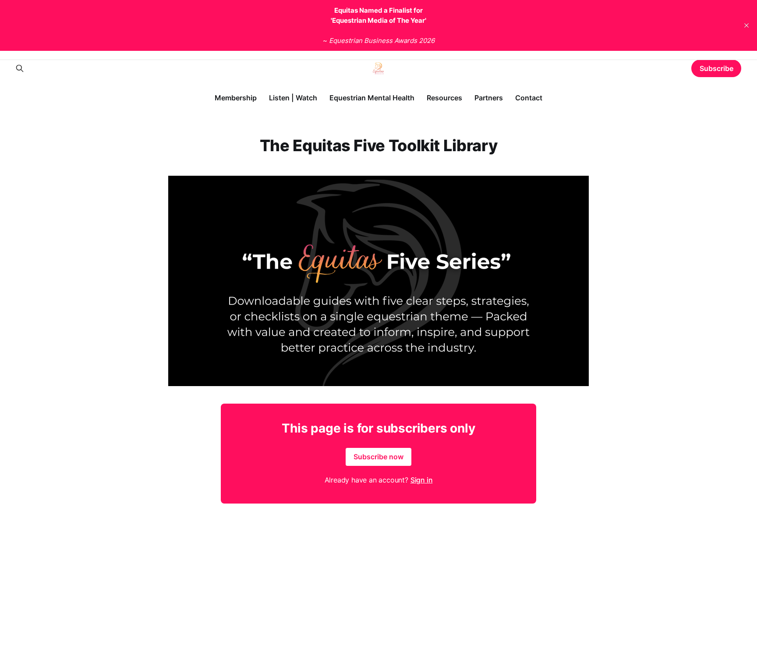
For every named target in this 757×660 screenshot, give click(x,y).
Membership (236, 97)
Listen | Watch (293, 97)
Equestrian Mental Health (371, 97)
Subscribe (716, 68)
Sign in (421, 479)
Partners (488, 97)
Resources (444, 97)
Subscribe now (378, 456)
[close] (746, 25)
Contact (528, 97)
